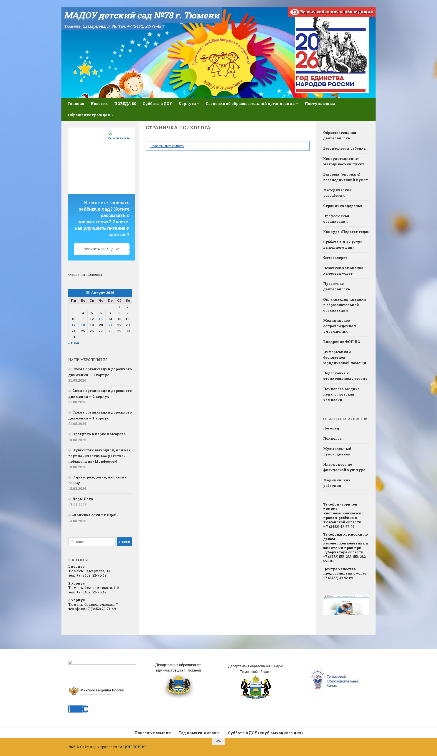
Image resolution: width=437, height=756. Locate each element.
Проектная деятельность (336, 286)
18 (83, 325)
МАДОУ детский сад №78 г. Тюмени (141, 15)
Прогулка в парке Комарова (99, 434)
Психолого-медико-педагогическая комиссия (342, 394)
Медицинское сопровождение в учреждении (339, 326)
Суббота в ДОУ (157, 103)
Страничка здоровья (342, 205)
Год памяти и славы (199, 732)
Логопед (331, 428)
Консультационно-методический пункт (343, 161)
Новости (99, 103)
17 (73, 325)
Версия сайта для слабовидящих (336, 11)
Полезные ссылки (153, 732)
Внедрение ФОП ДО (341, 341)
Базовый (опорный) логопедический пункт (345, 177)
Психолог (332, 438)
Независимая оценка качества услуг (343, 271)
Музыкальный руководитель (337, 451)
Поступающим (320, 103)
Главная (76, 103)
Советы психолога (167, 145)
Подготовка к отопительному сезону (345, 376)
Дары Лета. (83, 498)
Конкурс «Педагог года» (346, 231)
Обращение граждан (89, 114)
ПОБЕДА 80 (125, 103)
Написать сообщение (102, 249)
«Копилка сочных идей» (95, 515)
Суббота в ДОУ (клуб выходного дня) (342, 245)
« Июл (73, 343)
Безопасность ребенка (344, 148)
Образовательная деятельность (339, 135)
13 (101, 319)
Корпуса (187, 103)
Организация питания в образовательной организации (344, 304)
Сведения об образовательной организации (250, 103)
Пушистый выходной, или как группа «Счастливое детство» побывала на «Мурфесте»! (99, 456)
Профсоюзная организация (336, 219)
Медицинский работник (337, 483)
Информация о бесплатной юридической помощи (344, 357)
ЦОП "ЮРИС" (135, 746)
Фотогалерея (335, 257)
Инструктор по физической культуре (344, 467)
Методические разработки (337, 193)
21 (110, 325)
